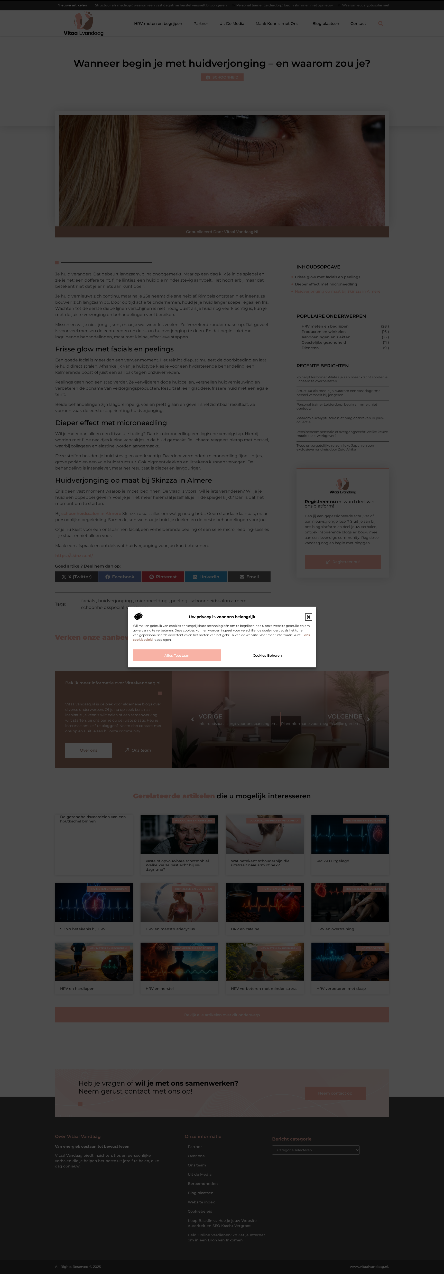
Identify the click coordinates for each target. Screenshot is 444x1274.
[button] (308, 616)
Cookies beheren (267, 655)
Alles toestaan (176, 655)
